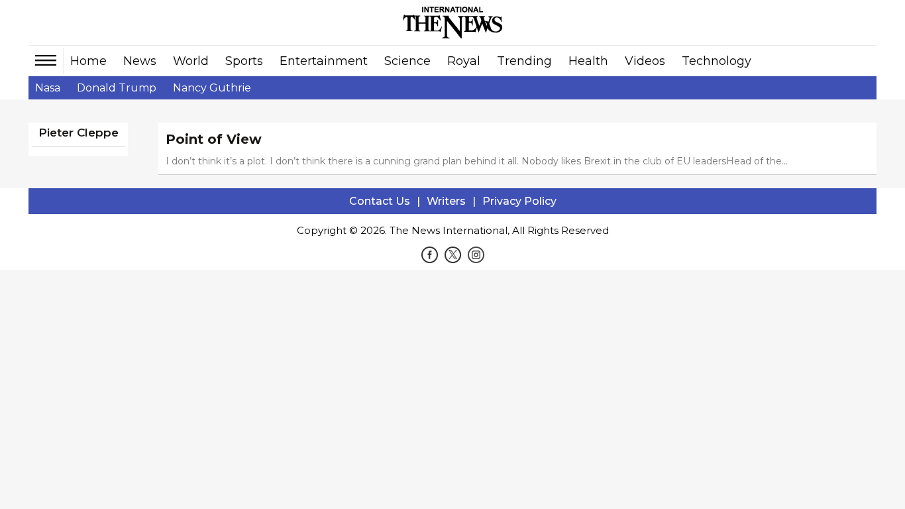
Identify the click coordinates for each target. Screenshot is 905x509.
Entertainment (324, 61)
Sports (244, 61)
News (139, 61)
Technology (716, 61)
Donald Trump (116, 88)
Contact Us (379, 201)
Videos (645, 61)
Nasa (47, 88)
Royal (463, 61)
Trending (524, 61)
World (191, 61)
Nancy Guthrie (212, 88)
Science (407, 61)
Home (88, 61)
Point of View (214, 139)
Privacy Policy (519, 201)
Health (588, 61)
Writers (446, 201)
